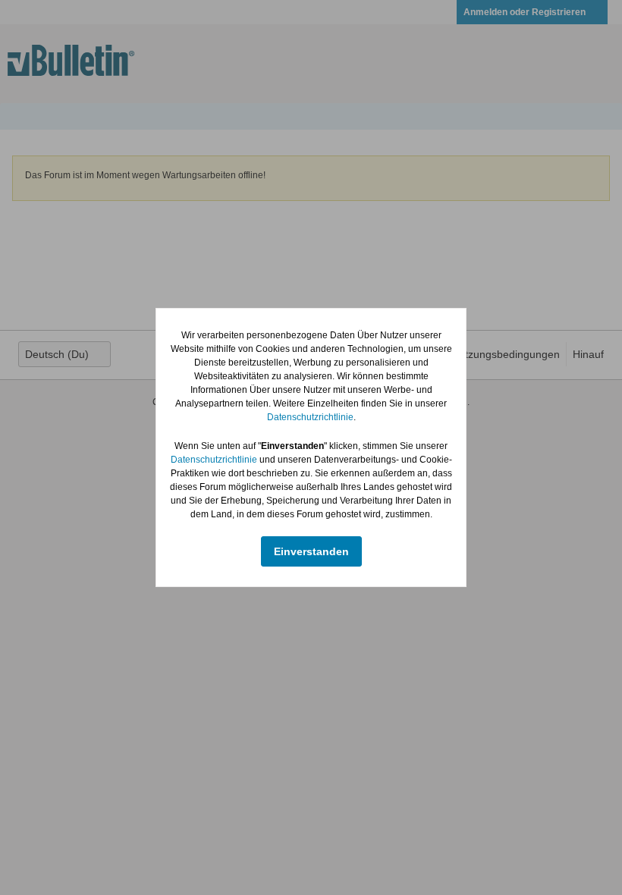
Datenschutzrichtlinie (310, 417)
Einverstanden (311, 551)
